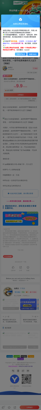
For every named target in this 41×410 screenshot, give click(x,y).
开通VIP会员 (21, 54)
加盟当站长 (33, 54)
